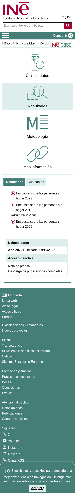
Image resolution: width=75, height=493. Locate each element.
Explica (7, 393)
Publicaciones (12, 413)
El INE (6, 340)
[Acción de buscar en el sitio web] (68, 25)
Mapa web (9, 300)
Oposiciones (11, 387)
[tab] (14, 182)
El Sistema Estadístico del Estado (26, 351)
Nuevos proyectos (15, 330)
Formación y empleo (16, 371)
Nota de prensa (19, 266)
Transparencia (12, 345)
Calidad (7, 356)
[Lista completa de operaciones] (61, 43)
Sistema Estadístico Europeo (22, 361)
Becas (6, 382)
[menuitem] (37, 66)
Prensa (7, 317)
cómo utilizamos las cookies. (50, 481)
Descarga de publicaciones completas (35, 271)
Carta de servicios (15, 419)
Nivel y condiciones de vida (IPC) (34, 43)
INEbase (7, 43)
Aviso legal (10, 306)
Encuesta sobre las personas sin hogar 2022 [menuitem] (39, 196)
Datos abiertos (12, 408)
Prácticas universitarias (18, 376)
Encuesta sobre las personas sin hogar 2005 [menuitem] (39, 224)
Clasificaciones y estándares (22, 325)
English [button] (66, 17)
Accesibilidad (11, 311)
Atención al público (15, 402)
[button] (62, 35)
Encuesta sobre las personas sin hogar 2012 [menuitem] (39, 207)
